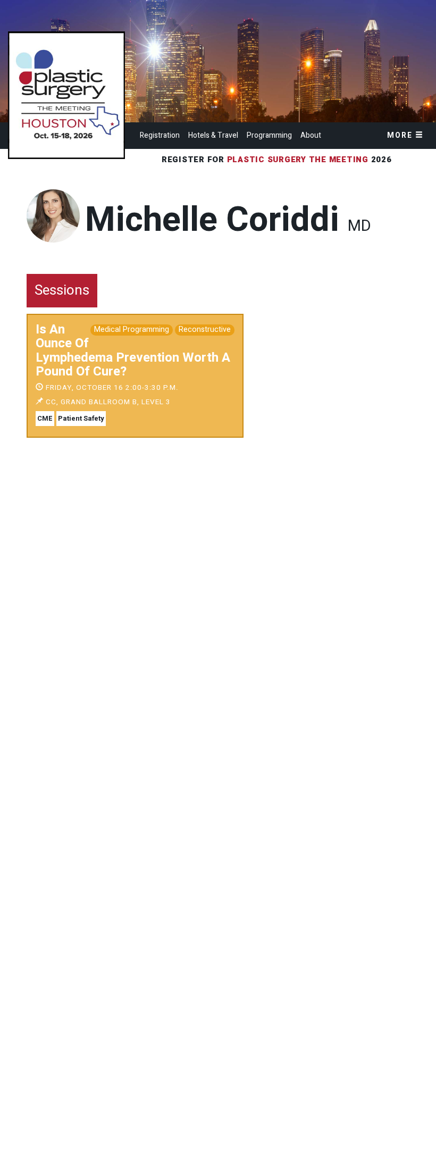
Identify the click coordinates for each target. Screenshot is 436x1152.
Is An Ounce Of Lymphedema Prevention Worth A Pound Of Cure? (133, 350)
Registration (160, 135)
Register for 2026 (278, 159)
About (310, 135)
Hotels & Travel (213, 135)
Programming (269, 135)
